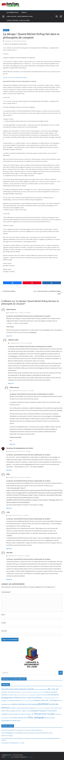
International (32, 704)
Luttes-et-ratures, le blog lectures (18, 20)
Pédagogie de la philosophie (47, 711)
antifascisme (37, 689)
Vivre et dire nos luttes (7, 718)
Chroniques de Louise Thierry (37, 692)
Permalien (28, 312)
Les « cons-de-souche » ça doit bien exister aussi (47, 292)
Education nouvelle (14, 700)
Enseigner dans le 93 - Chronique (45, 700)
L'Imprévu (13, 708)
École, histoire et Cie (20, 718)
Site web (4, 631)
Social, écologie (47, 714)
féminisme (60, 700)
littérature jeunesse (40, 708)
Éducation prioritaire (49, 718)
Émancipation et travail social (10, 720)
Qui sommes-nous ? (13, 12)
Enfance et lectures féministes (26, 700)
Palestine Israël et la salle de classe (53, 708)
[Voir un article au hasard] (61, 16)
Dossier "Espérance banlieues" (31, 698)
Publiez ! (24, 12)
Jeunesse (43, 704)
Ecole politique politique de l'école (51, 697)
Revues (37, 713)
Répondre (9, 336)
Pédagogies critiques (7, 714)
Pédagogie (6, 30)
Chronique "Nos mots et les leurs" (10, 692)
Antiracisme (44, 689)
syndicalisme (58, 714)
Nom (3, 615)
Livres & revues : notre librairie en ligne (20, 16)
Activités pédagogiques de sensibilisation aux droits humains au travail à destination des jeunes (27, 733)
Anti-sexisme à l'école (24, 689)
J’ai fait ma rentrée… (9, 291)
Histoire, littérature (19, 704)
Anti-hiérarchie (7, 689)
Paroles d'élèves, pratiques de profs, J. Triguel (13, 711)
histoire (9, 704)
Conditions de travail (41, 695)
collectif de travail (12, 695)
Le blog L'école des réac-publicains (25, 708)
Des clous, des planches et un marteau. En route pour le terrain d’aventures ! (21, 730)
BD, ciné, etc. (53, 689)
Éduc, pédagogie (36, 717)
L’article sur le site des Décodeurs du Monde (15, 77)
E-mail (3, 623)
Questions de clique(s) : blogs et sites (23, 714)
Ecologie (3, 700)
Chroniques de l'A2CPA (25, 692)
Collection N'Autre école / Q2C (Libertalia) (26, 695)
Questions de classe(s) (21, 41)
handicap (4, 704)
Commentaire (6, 592)
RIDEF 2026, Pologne (7, 735)
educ (7, 700)
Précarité (28, 710)
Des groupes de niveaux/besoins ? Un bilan (12, 743)
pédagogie (34, 711)
